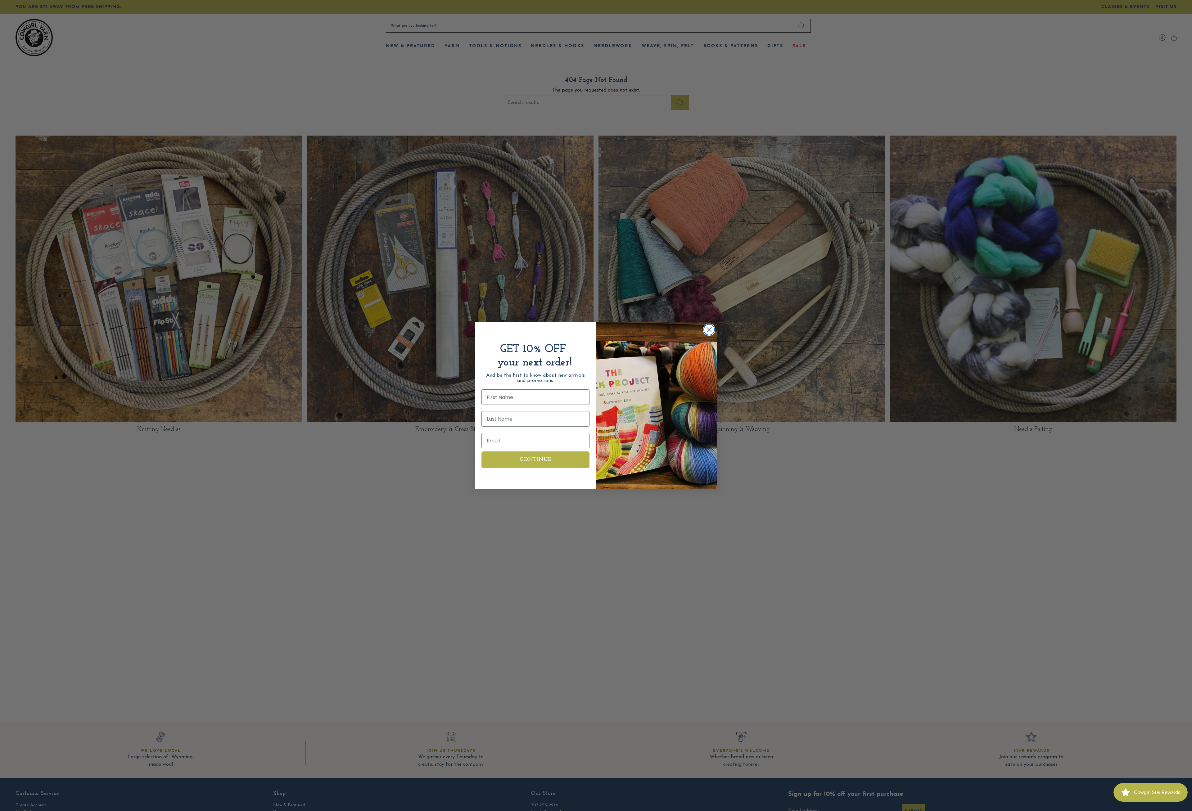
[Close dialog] (709, 329)
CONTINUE (535, 460)
